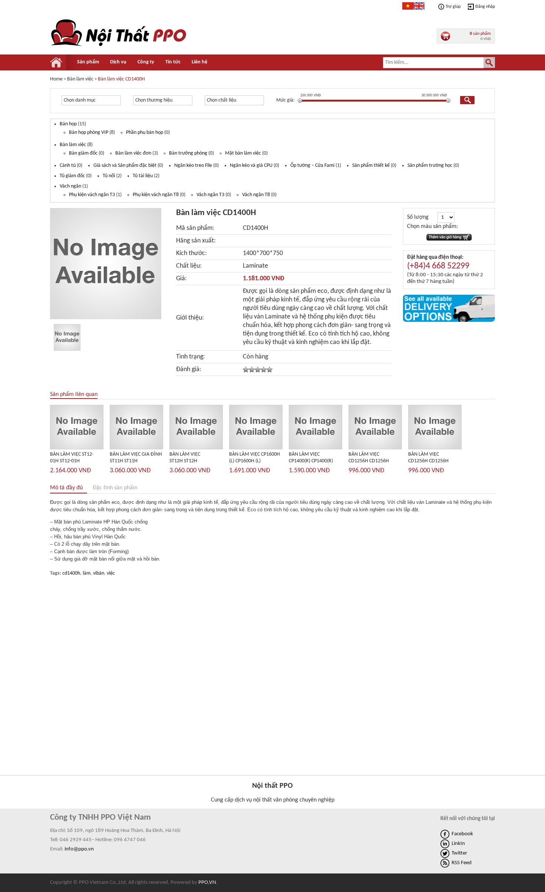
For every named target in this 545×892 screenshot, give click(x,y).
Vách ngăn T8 (256, 195)
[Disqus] (272, 677)
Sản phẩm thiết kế (371, 165)
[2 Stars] (252, 370)
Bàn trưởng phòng (188, 153)
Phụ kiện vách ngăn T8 (156, 195)
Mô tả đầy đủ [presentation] (66, 488)
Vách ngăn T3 (210, 195)
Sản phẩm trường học (429, 165)
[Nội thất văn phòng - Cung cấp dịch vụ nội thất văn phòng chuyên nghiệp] (119, 45)
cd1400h (71, 573)
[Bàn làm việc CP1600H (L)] (255, 447)
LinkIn (458, 843)
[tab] (71, 488)
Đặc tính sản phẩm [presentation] (115, 488)
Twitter (459, 853)
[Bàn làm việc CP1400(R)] (315, 447)
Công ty (146, 62)
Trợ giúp (453, 6)
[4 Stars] (264, 370)
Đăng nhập (485, 6)
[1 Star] (246, 370)
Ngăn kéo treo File (193, 165)
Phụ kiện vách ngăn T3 (92, 195)
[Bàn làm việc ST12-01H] (76, 447)
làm (86, 573)
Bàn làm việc (73, 145)
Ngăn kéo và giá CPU (251, 165)
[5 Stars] (269, 370)
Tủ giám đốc (72, 176)
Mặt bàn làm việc (243, 153)
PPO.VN (207, 882)
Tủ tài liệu (143, 176)
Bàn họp (68, 124)
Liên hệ (199, 62)
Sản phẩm (88, 62)
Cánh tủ (68, 165)
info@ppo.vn (79, 849)
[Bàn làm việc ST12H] (196, 447)
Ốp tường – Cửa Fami (312, 165)
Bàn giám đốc (83, 153)
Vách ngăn (70, 186)
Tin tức (173, 62)
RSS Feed (462, 863)
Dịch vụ (118, 62)
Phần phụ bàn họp (144, 132)
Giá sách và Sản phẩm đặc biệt (124, 165)
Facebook (462, 834)
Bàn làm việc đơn (133, 153)
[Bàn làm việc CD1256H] (375, 447)
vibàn (98, 573)
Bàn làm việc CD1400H (121, 79)
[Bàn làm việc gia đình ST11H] (136, 447)
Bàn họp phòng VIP (88, 132)
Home (56, 79)
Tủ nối (109, 176)
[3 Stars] (258, 370)
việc (111, 573)
